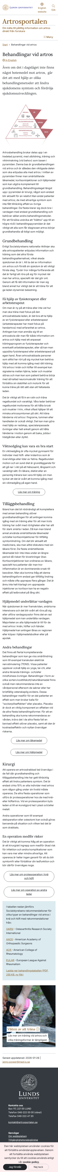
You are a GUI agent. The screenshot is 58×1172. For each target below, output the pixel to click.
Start (5, 44)
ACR (9, 949)
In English (11, 60)
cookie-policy (31, 1161)
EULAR (10, 960)
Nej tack (38, 1166)
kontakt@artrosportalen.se (23, 1122)
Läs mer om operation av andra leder (29, 892)
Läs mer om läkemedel (29, 740)
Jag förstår (15, 1166)
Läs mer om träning (29, 491)
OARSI (9, 929)
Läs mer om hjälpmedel (29, 752)
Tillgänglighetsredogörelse (23, 1139)
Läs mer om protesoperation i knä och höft (29, 876)
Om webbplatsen (17, 1136)
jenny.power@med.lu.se (16, 1061)
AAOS (9, 939)
